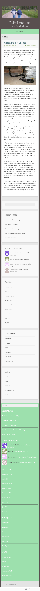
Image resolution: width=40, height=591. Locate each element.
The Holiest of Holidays (11, 224)
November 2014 (9, 296)
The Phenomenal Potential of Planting (15, 233)
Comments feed (9, 390)
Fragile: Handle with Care (22, 259)
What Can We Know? (10, 238)
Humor (6, 347)
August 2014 (8, 309)
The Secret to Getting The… (27, 462)
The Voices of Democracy (12, 229)
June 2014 (7, 318)
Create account (9, 377)
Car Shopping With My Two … (27, 457)
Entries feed (8, 386)
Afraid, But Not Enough (15, 43)
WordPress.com (9, 395)
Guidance (7, 343)
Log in (6, 381)
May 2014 (7, 323)
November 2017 (9, 287)
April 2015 (7, 291)
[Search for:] (20, 205)
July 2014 (7, 314)
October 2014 (8, 300)
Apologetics (8, 338)
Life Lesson (8, 356)
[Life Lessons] (20, 17)
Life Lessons (19, 23)
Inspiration (8, 352)
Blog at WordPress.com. (10, 584)
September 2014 (9, 305)
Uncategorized (9, 361)
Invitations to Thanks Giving (12, 220)
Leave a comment (31, 46)
